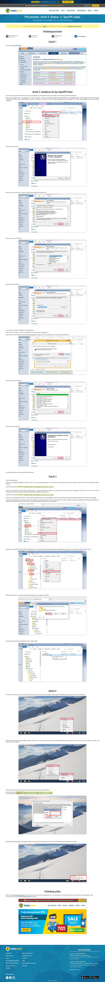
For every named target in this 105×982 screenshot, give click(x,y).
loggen (44, 26)
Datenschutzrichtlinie (12, 963)
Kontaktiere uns (27, 956)
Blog (23, 960)
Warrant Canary (10, 965)
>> (57, 5)
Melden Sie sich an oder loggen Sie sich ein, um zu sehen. (39, 486)
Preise (63, 10)
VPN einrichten (71, 10)
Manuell (24, 965)
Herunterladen (81, 10)
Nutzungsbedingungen (12, 960)
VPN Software (10, 956)
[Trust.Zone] (14, 10)
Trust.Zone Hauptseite (19, 895)
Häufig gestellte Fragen (29, 963)
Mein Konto (95, 5)
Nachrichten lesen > (74, 969)
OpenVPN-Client (17, 45)
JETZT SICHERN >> (68, 2)
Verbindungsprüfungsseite (24, 896)
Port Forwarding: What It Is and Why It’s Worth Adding (84, 963)
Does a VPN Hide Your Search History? (80, 955)
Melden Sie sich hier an (74, 26)
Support (96, 10)
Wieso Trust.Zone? (54, 10)
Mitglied (8, 968)
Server (90, 10)
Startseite (9, 953)
